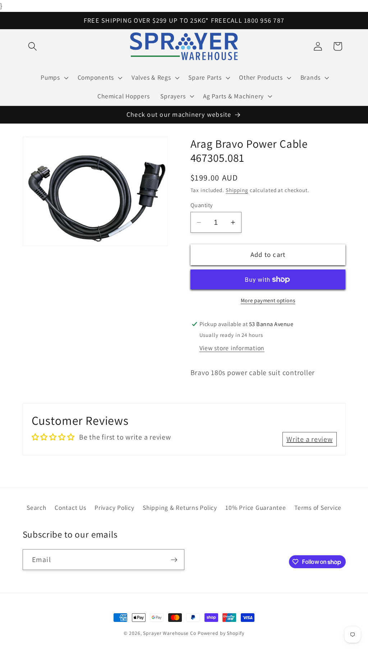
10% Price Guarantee (255, 507)
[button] (32, 46)
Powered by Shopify (221, 633)
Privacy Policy (114, 507)
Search (36, 507)
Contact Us (70, 507)
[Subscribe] (174, 559)
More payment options (268, 300)
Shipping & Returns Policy (180, 507)
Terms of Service (317, 507)
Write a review (309, 439)
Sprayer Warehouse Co (169, 633)
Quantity (201, 205)
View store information (232, 348)
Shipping (237, 190)
